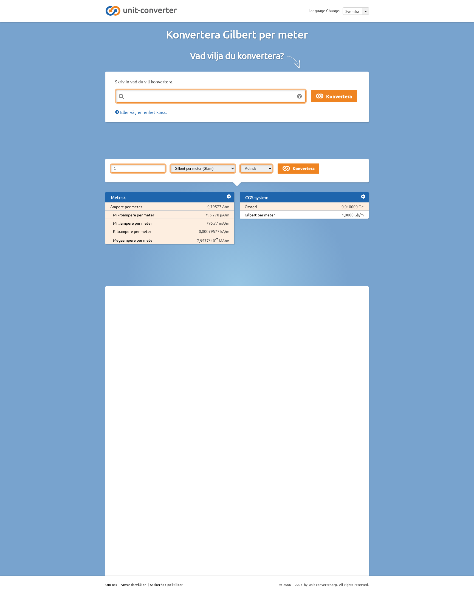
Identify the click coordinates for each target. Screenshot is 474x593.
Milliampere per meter (132, 223)
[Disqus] (237, 365)
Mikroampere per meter (133, 214)
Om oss (111, 584)
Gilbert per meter (260, 214)
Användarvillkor (133, 584)
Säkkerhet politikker (166, 584)
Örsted (251, 206)
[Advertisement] (238, 140)
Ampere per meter (126, 206)
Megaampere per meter (133, 240)
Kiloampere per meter (132, 231)
